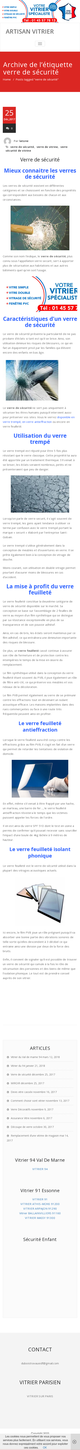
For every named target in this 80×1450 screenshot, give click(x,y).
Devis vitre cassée (22, 1092)
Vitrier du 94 (18, 1065)
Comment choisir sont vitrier (28, 1100)
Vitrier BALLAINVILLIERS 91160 (40, 1213)
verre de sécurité (22, 147)
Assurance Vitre (20, 1118)
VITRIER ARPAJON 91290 (40, 1208)
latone (23, 141)
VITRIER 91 (40, 1199)
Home (7, 79)
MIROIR (15, 1083)
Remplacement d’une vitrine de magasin (35, 1135)
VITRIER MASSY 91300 (40, 1218)
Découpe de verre (21, 1127)
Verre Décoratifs (21, 1109)
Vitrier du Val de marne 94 (26, 1057)
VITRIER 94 (40, 1169)
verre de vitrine (47, 147)
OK (45, 1447)
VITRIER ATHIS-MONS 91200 (40, 1204)
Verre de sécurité (40, 159)
